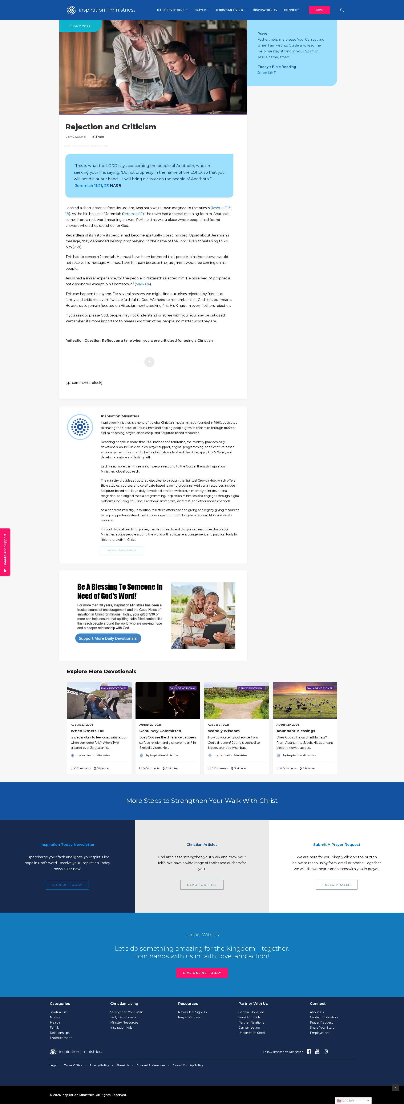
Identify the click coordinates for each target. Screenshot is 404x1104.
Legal (53, 1065)
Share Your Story (322, 1027)
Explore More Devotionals (101, 671)
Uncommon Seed (251, 1033)
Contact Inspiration (324, 1017)
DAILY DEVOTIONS (170, 10)
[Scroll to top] (395, 1087)
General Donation (251, 1012)
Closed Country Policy (188, 1065)
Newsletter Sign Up (192, 1012)
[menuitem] (172, 10)
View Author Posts (122, 550)
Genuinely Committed (160, 731)
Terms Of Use (73, 1065)
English (348, 1100)
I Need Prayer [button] (337, 885)
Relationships (59, 1033)
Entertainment (61, 1038)
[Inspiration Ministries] (101, 10)
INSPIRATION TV (265, 10)
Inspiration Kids (121, 1027)
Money (55, 1017)
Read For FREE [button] (202, 885)
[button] (318, 10)
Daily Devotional (75, 136)
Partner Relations (251, 1022)
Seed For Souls (249, 1017)
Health (55, 1022)
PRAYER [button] (200, 10)
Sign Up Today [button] (67, 885)
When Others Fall (87, 731)
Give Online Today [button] (202, 973)
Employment (320, 1033)
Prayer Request (189, 1017)
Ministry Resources (124, 1022)
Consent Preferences (151, 1065)
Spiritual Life (59, 1012)
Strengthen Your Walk (126, 1012)
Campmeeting (249, 1027)
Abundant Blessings (295, 731)
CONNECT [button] (291, 10)
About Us (317, 1012)
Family (55, 1027)
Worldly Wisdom (224, 731)
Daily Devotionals (123, 1017)
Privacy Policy (99, 1065)
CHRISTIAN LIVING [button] (229, 10)
